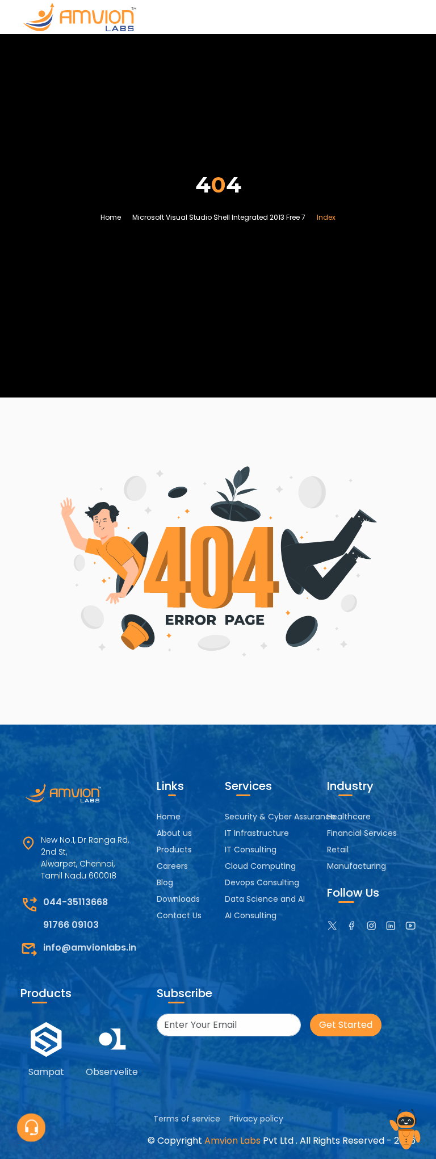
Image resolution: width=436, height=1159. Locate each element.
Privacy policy (256, 1118)
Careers (172, 866)
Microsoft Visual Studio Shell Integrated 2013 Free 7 (218, 217)
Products (174, 849)
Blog (165, 882)
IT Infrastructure (257, 833)
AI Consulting (250, 915)
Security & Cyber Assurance (280, 816)
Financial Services (362, 833)
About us (174, 833)
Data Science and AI (265, 899)
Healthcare (349, 816)
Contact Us (179, 915)
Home (110, 217)
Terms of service (186, 1118)
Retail (338, 849)
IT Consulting (250, 849)
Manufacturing (356, 866)
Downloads (178, 899)
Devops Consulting (262, 882)
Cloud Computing (260, 866)
